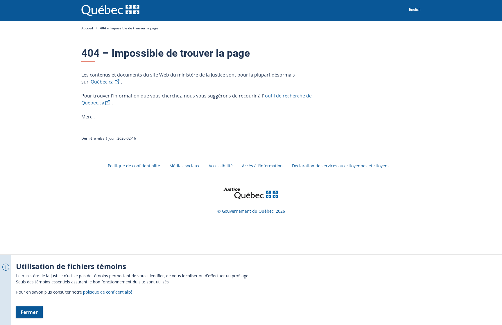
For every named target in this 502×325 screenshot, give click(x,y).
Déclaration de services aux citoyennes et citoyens (341, 165)
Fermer (29, 312)
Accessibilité (221, 165)
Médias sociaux (184, 165)
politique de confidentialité (107, 292)
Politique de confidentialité (134, 165)
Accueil (87, 28)
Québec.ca (102, 82)
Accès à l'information (262, 165)
